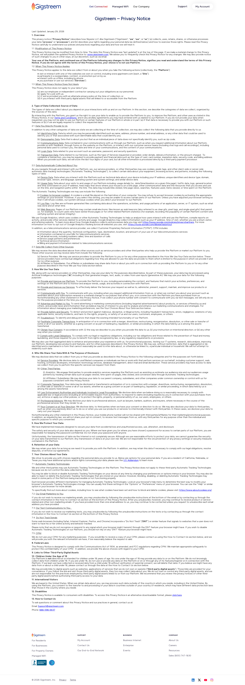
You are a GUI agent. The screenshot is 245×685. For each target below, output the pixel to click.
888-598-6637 (47, 610)
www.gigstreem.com (97, 54)
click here (177, 595)
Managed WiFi (120, 6)
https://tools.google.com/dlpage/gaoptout (150, 224)
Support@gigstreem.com (51, 606)
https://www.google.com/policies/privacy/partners (168, 222)
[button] (98, 6)
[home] (46, 6)
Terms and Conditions (65, 117)
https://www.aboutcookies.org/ (195, 490)
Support (182, 6)
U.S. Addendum (131, 460)
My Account (202, 6)
